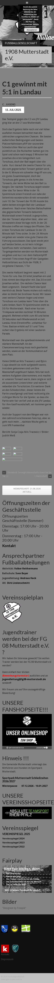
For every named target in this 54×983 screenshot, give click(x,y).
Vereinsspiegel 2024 (13, 838)
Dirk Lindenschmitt (18, 583)
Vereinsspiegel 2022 (13, 846)
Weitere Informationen (32, 25)
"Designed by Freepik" (14, 908)
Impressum (7, 959)
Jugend (10, 104)
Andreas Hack (28, 578)
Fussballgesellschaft (21, 43)
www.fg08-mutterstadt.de (11, 979)
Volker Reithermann (26, 568)
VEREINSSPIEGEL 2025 (16, 834)
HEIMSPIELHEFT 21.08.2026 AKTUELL (27, 490)
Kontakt (9, 545)
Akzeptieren (32, 29)
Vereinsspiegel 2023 (13, 842)
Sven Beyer (21, 573)
